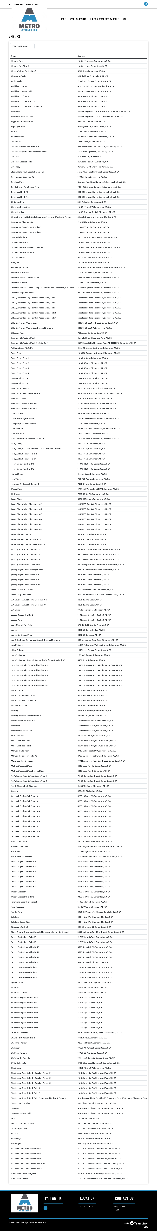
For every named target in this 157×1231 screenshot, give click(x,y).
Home (63, 19)
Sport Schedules (78, 19)
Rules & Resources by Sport (104, 19)
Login (146, 1227)
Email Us (116, 1210)
